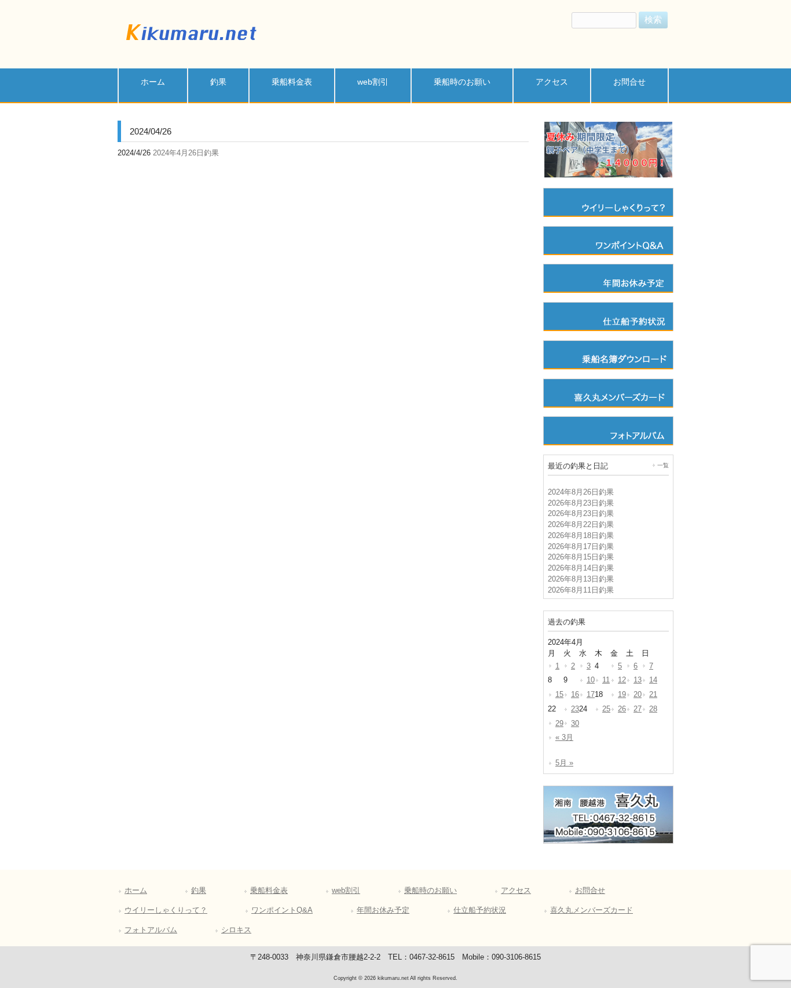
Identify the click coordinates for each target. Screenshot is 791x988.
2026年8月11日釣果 (581, 590)
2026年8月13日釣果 (581, 579)
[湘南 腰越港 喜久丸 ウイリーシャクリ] (190, 42)
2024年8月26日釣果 (581, 492)
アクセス (516, 891)
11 (606, 680)
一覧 (663, 465)
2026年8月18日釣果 (581, 536)
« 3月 (564, 737)
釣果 (198, 891)
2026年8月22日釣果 (581, 525)
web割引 (346, 891)
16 (575, 695)
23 (575, 709)
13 (637, 680)
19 (622, 695)
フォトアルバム (150, 930)
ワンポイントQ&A (282, 910)
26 (622, 709)
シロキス (236, 930)
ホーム (135, 891)
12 (622, 680)
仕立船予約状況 (479, 910)
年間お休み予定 (383, 910)
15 (559, 695)
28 (653, 709)
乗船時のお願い (430, 891)
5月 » (564, 763)
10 (591, 680)
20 (637, 695)
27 (637, 709)
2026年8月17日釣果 (581, 547)
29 (559, 724)
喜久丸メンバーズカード (591, 910)
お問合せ (590, 891)
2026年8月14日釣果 (581, 568)
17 (591, 695)
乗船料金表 (269, 891)
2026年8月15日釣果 (581, 557)
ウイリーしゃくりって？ (165, 910)
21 (653, 695)
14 (653, 680)
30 (575, 724)
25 (606, 709)
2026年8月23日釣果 (581, 503)
